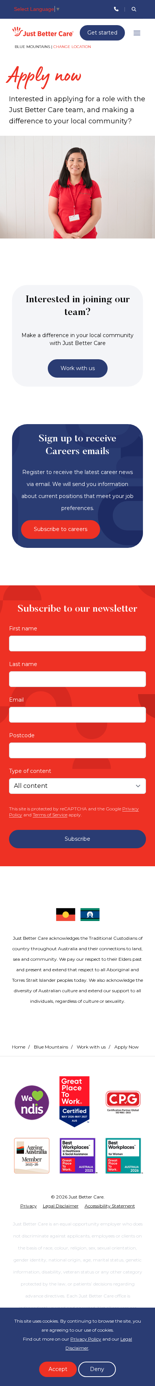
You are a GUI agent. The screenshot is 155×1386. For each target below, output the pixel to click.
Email (16, 699)
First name (23, 628)
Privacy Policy (85, 1339)
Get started (102, 32)
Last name (23, 664)
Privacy (28, 1206)
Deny (97, 1369)
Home (18, 1047)
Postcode (22, 735)
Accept (58, 1369)
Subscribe (77, 839)
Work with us (78, 368)
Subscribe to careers (60, 529)
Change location (72, 46)
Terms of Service (50, 815)
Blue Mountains (51, 1047)
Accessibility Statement (110, 1206)
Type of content (30, 771)
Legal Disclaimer (61, 1206)
